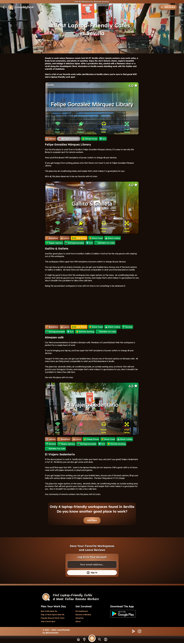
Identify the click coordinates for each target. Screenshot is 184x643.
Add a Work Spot (48, 621)
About (78, 621)
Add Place (92, 520)
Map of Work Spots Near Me (52, 615)
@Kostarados (52, 632)
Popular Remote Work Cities (52, 618)
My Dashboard (81, 611)
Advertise (79, 618)
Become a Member (83, 615)
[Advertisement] (92, 306)
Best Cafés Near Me (49, 611)
